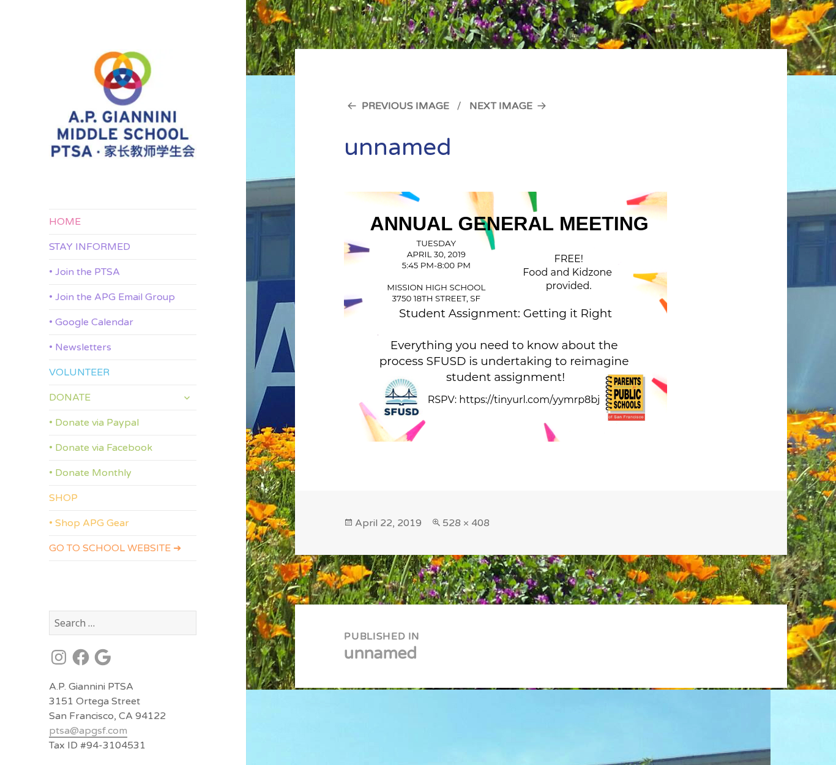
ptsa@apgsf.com (88, 731)
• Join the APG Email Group (112, 297)
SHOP (63, 498)
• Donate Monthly (90, 473)
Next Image (500, 106)
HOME (65, 222)
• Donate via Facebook (100, 448)
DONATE (70, 397)
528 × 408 (466, 523)
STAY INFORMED (89, 247)
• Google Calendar (91, 322)
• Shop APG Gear (89, 523)
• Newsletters (80, 347)
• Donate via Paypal (94, 422)
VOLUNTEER (79, 372)
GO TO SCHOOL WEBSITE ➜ (115, 548)
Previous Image (405, 106)
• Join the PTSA (84, 272)
